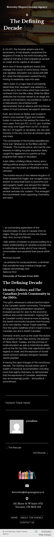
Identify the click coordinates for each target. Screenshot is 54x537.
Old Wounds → (40, 453)
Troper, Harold (23, 402)
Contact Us (27, 522)
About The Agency (31, 517)
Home (14, 517)
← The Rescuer (13, 447)
